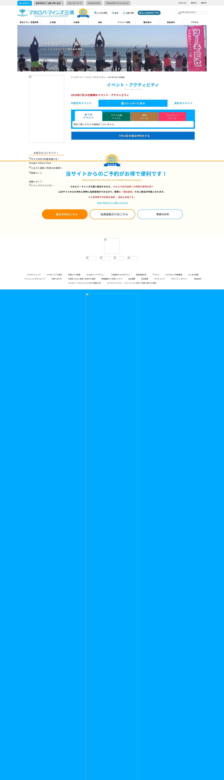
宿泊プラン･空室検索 (29, 22)
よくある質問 (102, 13)
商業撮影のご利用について (112, 279)
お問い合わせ (56, 279)
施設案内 (171, 22)
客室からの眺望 (74, 274)
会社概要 (131, 279)
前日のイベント (82, 103)
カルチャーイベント (172, 116)
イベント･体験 (123, 22)
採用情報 (144, 279)
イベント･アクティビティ (95, 77)
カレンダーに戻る (134, 103)
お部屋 (53, 22)
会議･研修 (130, 13)
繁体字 (194, 3)
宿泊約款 (197, 279)
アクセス (195, 22)
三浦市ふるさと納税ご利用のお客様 (81, 279)
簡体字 (204, 3)
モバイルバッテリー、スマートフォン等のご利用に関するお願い (132, 283)
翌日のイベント (183, 103)
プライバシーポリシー (179, 279)
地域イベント (144, 116)
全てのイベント (88, 116)
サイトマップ (159, 279)
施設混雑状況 (141, 274)
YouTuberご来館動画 (173, 274)
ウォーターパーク (75, 3)
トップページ (76, 77)
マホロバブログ (94, 3)
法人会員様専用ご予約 (150, 13)
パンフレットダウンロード (34, 279)
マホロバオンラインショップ (117, 3)
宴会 (116, 13)
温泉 (100, 22)
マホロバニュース (34, 274)
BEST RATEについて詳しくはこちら (112, 203)
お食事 (76, 22)
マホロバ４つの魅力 (54, 274)
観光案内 (147, 22)
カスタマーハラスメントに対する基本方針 (84, 283)
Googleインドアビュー (96, 274)
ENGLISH (183, 3)
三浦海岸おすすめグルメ (120, 274)
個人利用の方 (24, 3)
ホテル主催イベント (116, 116)
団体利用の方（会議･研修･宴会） (49, 3)
